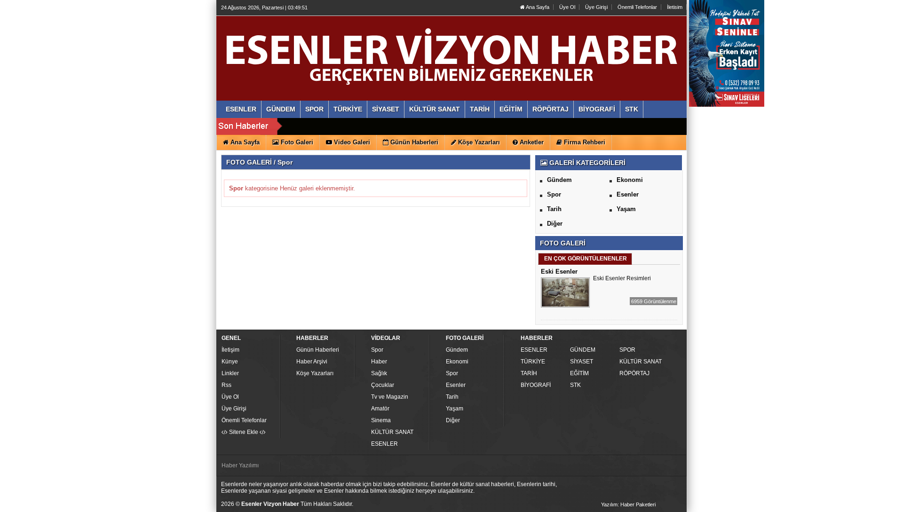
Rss (226, 385)
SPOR (627, 350)
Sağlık (379, 373)
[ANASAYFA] (323, 48)
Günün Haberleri (317, 350)
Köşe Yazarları (314, 373)
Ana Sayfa (537, 7)
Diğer (554, 223)
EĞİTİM (579, 373)
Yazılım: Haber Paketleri (628, 504)
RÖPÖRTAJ (634, 373)
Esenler (628, 194)
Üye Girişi (596, 7)
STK (575, 385)
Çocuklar (382, 385)
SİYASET (581, 361)
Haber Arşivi (311, 361)
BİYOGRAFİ (536, 385)
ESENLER (384, 444)
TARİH (529, 373)
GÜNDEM (582, 350)
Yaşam (626, 209)
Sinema (381, 420)
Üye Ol (567, 7)
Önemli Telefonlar (637, 7)
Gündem (559, 179)
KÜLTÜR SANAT (392, 432)
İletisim (674, 7)
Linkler (230, 373)
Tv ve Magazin (389, 397)
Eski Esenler (559, 271)
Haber (379, 361)
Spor (554, 194)
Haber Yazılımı (240, 465)
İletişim (230, 350)
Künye (230, 361)
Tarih (554, 209)
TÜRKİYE (533, 361)
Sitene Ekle (244, 432)
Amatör (380, 408)
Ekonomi (630, 179)
